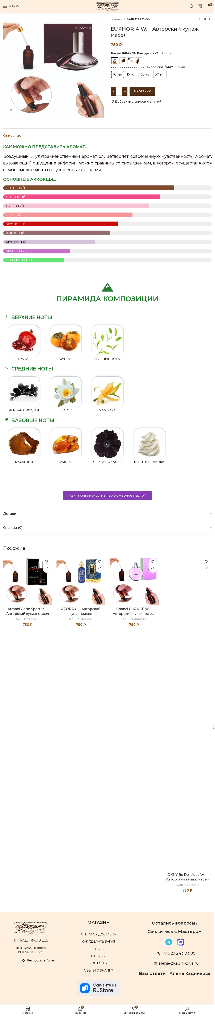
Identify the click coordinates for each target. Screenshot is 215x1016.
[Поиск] (191, 6)
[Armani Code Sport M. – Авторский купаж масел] (27, 580)
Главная (116, 19)
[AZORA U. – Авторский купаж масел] (81, 580)
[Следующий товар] (209, 19)
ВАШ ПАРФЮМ (139, 19)
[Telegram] (168, 942)
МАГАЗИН (98, 922)
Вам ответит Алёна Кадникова (174, 973)
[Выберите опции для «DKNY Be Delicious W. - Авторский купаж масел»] (206, 569)
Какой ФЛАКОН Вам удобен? (134, 53)
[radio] (114, 61)
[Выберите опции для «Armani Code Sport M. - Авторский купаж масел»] (46, 569)
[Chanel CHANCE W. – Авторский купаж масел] (134, 580)
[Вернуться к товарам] (204, 19)
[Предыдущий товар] (199, 19)
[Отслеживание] (200, 6)
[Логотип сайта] (107, 6)
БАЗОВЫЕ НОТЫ (32, 420)
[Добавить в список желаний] (46, 561)
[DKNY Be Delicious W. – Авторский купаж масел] (187, 713)
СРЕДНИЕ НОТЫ (32, 369)
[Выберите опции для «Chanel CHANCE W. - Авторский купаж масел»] (153, 569)
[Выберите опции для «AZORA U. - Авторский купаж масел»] (99, 569)
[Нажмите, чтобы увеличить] (11, 110)
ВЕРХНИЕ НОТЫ (31, 317)
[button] (107, 317)
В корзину (142, 91)
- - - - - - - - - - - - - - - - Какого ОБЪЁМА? (142, 67)
